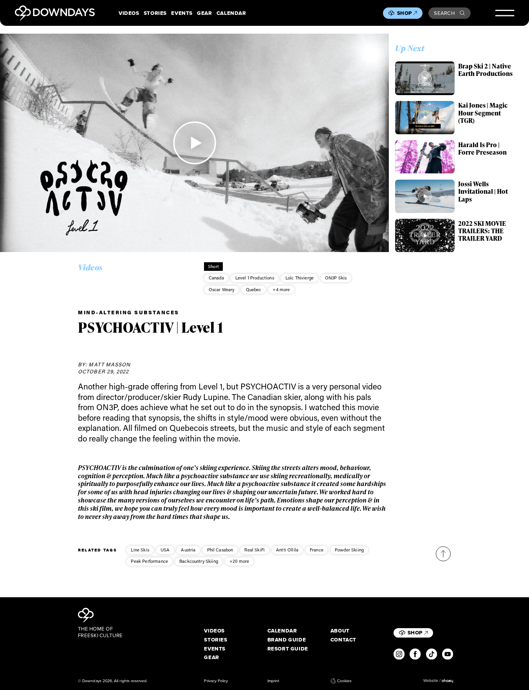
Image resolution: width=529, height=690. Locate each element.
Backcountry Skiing (198, 561)
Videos (129, 13)
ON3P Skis (336, 278)
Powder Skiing (349, 550)
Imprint (273, 681)
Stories (155, 13)
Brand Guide (286, 639)
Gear (204, 13)
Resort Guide (287, 648)
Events (182, 13)
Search (444, 13)
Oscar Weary (222, 289)
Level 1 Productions (254, 278)
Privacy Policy (216, 681)
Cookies (344, 681)
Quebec (254, 289)
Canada (216, 278)
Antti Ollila (287, 550)
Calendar (231, 13)
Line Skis (140, 550)
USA (165, 550)
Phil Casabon (220, 550)
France (316, 550)
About (340, 630)
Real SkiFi (254, 550)
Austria (188, 550)
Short (213, 266)
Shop (404, 13)
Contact (343, 639)
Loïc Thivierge (299, 278)
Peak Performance (149, 561)
